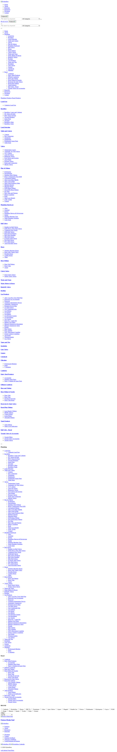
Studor (6, 215)
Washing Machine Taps (11, 216)
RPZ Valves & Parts (10, 115)
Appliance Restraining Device (13, 302)
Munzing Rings (8, 186)
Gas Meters (7, 314)
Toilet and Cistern (13, 41)
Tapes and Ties (12, 62)
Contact (6, 13)
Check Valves (12, 52)
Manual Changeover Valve (12, 325)
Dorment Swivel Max (10, 306)
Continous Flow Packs (10, 230)
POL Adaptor (8, 330)
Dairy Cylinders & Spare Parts (13, 381)
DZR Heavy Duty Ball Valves (13, 228)
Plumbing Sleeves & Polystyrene (13, 213)
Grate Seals (7, 220)
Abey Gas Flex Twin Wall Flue (13, 298)
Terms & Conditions (10, 739)
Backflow (11, 37)
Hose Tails (7, 395)
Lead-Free (11, 36)
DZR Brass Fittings (10, 188)
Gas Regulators (8, 317)
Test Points (7, 335)
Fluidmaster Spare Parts (11, 141)
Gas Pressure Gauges (10, 316)
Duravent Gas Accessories (12, 299)
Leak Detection (12, 39)
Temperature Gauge (10, 150)
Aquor (6, 267)
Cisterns (6, 134)
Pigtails (6, 327)
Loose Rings (8, 416)
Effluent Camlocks (13, 77)
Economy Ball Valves (10, 238)
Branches (7, 8)
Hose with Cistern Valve (11, 252)
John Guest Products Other (12, 183)
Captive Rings (8, 414)
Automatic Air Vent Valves (12, 151)
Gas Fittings (7, 311)
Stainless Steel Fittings (10, 175)
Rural (6, 72)
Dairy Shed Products (14, 75)
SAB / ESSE (8, 199)
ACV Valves (8, 153)
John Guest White (9, 181)
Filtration (10, 70)
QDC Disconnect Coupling (12, 332)
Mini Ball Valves (9, 237)
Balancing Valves (9, 156)
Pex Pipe (7, 191)
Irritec (6, 365)
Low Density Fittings (10, 411)
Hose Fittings (12, 50)
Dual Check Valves (10, 275)
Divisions (7, 11)
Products (6, 726)
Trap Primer (7, 159)
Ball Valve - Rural (13, 87)
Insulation (11, 64)
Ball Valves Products (10, 233)
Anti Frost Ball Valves (10, 243)
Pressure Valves (8, 161)
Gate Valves (11, 65)
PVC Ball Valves (9, 242)
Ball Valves (11, 47)
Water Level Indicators (10, 426)
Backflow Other (9, 122)
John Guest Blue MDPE (11, 180)
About (6, 6)
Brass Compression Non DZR (13, 176)
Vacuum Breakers (9, 117)
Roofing (10, 59)
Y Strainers (7, 367)
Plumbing (7, 34)
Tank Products (12, 85)
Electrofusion (8, 173)
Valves (10, 42)
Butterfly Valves (12, 57)
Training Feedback (9, 738)
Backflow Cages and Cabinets (13, 112)
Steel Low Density (9, 198)
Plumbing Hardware (14, 46)
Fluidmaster (7, 139)
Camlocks (11, 73)
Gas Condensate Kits (10, 309)
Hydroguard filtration (10, 364)
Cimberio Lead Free (10, 105)
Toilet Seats (7, 142)
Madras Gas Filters (9, 322)
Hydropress (7, 172)
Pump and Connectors (10, 163)
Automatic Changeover (11, 304)
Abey (6, 208)
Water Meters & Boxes (14, 55)
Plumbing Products (6, 98)
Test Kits (7, 120)
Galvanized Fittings (10, 178)
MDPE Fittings (8, 412)
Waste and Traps (13, 54)
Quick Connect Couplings (11, 334)
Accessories (7, 378)
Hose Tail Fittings (9, 264)
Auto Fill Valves (9, 155)
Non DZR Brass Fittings (11, 190)
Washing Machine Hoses (11, 250)
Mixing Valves (8, 164)
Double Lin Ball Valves (11, 227)
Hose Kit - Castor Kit (10, 321)
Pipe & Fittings (12, 44)
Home (6, 4)
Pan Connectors (9, 136)
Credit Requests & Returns (12, 741)
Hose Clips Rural (9, 400)
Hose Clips (7, 266)
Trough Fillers (8, 437)
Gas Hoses (7, 312)
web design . (7, 750)
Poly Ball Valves (9, 240)
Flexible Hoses (8, 254)
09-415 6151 (4, 21)
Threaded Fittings (9, 417)
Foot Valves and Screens (11, 158)
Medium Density (9, 185)
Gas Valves (7, 339)
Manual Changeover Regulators (13, 324)
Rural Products (16, 98)
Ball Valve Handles (10, 235)
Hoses (10, 49)
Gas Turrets (7, 319)
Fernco (6, 211)
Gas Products (12, 60)
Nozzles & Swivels (9, 398)
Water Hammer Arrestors (11, 218)
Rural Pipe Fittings (13, 83)
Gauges (10, 67)
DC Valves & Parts (9, 114)
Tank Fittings (8, 424)
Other (6, 257)
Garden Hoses (8, 255)
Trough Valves (8, 440)
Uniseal (6, 201)
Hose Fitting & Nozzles (15, 80)
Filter (2, 713)
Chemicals (11, 68)
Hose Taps (7, 397)
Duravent (7, 301)
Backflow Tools (9, 124)
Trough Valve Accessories (11, 439)
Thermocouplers (9, 337)
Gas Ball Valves (9, 307)
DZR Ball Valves (9, 232)
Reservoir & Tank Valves (15, 82)
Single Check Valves (10, 276)
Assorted (7, 210)
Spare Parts (7, 119)
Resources (7, 9)
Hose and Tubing (13, 78)
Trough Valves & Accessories (16, 88)
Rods (5, 196)
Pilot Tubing (8, 329)
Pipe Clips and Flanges (11, 193)
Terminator (7, 138)
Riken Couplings (9, 194)
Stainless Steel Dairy (10, 379)
